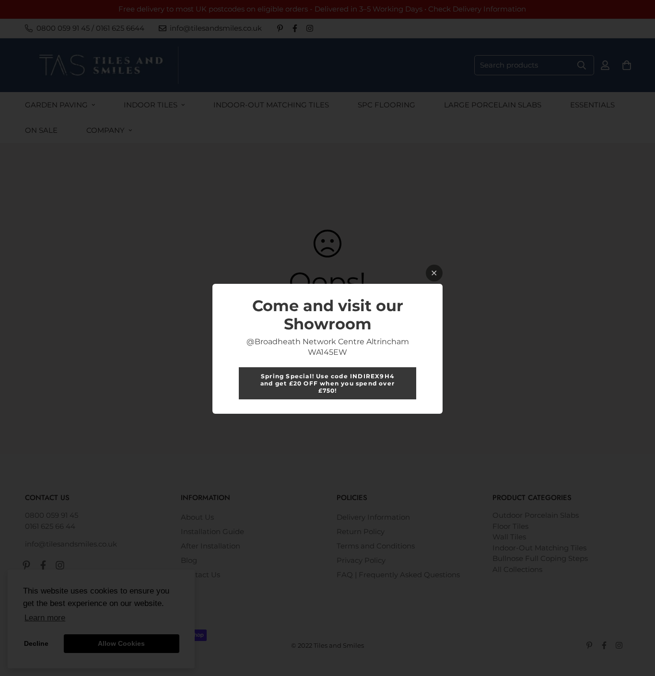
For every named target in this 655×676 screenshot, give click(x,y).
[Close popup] (434, 273)
